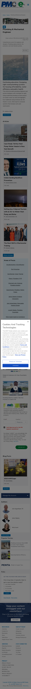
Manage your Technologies (15, 361)
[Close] (28, 321)
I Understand (16, 365)
